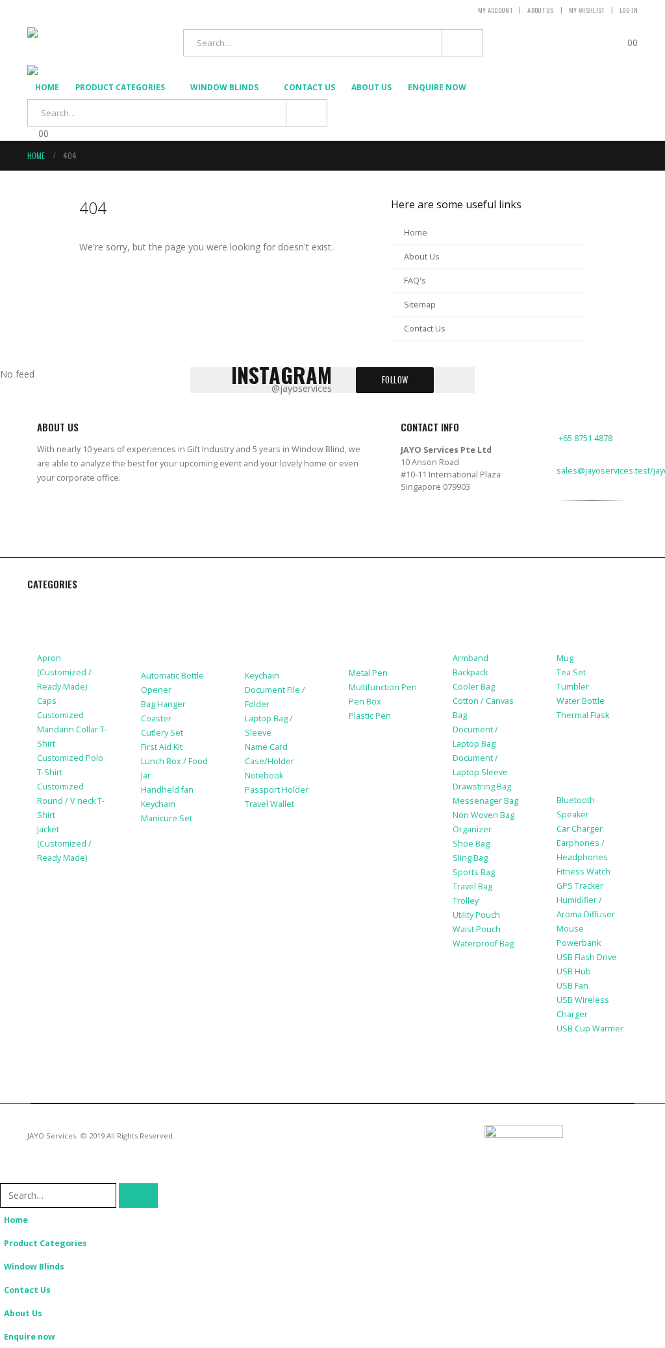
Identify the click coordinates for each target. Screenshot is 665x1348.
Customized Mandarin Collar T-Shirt (72, 729)
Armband (470, 658)
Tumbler (573, 686)
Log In (629, 10)
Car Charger (580, 828)
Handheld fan (167, 789)
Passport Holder (276, 789)
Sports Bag (474, 872)
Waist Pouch (477, 929)
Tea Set (571, 672)
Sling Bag (470, 857)
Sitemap (420, 304)
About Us (540, 10)
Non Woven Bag (483, 815)
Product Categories (120, 87)
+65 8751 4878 (585, 438)
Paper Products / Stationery (375, 627)
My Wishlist (587, 10)
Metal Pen (368, 673)
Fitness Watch (583, 871)
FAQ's (415, 280)
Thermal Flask (583, 715)
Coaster (156, 718)
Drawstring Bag (482, 786)
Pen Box (365, 701)
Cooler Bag (474, 686)
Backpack (470, 672)
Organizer (472, 829)
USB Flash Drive (587, 957)
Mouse (570, 928)
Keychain (158, 804)
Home (47, 87)
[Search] (462, 43)
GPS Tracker (580, 885)
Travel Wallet (269, 804)
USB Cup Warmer (590, 1028)
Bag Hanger (163, 704)
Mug (565, 658)
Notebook (264, 775)
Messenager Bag (485, 800)
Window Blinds (224, 87)
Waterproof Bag (483, 943)
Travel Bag (472, 886)
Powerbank (579, 942)
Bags (465, 609)
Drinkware (582, 609)
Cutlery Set (162, 732)
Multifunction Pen (383, 687)
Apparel (56, 609)
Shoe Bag (471, 843)
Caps (46, 700)
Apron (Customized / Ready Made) (64, 672)
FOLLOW (395, 380)
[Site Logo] (82, 43)
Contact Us (309, 87)
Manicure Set (166, 818)
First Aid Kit (161, 746)
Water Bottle (581, 700)
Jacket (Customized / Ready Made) (64, 843)
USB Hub (574, 971)
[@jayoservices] (565, 546)
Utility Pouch (476, 915)
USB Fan (572, 985)
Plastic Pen (370, 715)
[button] (8, 1174)
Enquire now (437, 87)
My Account (495, 10)
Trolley (466, 900)
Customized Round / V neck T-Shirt (71, 801)
